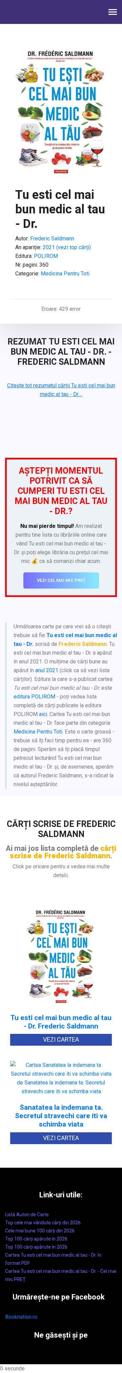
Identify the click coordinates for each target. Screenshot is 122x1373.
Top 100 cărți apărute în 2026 (36, 1239)
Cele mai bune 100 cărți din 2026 (40, 1230)
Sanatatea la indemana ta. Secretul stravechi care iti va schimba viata (61, 1116)
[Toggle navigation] (112, 12)
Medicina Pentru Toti (65, 273)
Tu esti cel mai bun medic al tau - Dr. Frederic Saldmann (61, 1022)
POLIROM (46, 256)
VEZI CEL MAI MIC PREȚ (61, 580)
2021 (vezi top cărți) (67, 247)
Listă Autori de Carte (27, 1214)
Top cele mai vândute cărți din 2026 (43, 1222)
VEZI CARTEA (61, 1039)
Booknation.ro (21, 1317)
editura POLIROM (34, 696)
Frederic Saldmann (52, 238)
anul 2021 (46, 670)
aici (43, 714)
